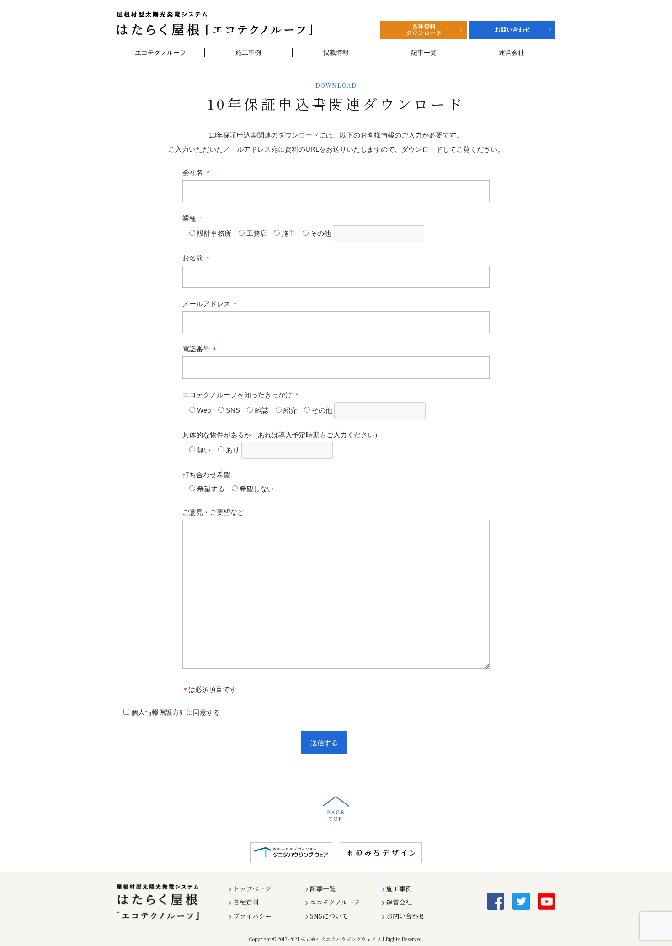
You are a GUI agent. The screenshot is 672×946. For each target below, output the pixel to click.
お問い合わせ (405, 915)
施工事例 (248, 52)
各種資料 (246, 902)
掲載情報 (336, 52)
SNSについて (329, 915)
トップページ (252, 888)
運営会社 (511, 52)
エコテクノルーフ (160, 52)
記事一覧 (424, 52)
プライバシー (252, 915)
